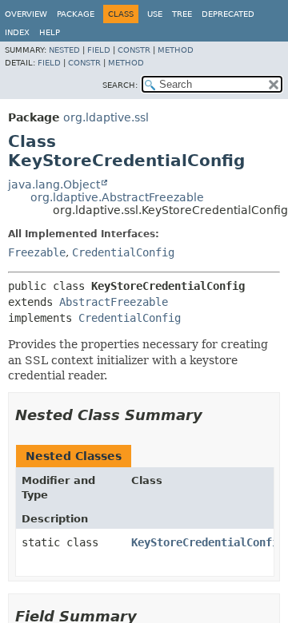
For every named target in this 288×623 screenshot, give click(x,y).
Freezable (37, 252)
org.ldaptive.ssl (106, 117)
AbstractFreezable (113, 302)
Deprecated (228, 14)
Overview (26, 14)
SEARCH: (120, 85)
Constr (134, 50)
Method (176, 50)
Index (17, 32)
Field (98, 50)
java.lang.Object (54, 184)
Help (49, 32)
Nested (64, 50)
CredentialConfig (123, 252)
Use (154, 14)
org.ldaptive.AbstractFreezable (117, 197)
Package (75, 14)
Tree (182, 14)
